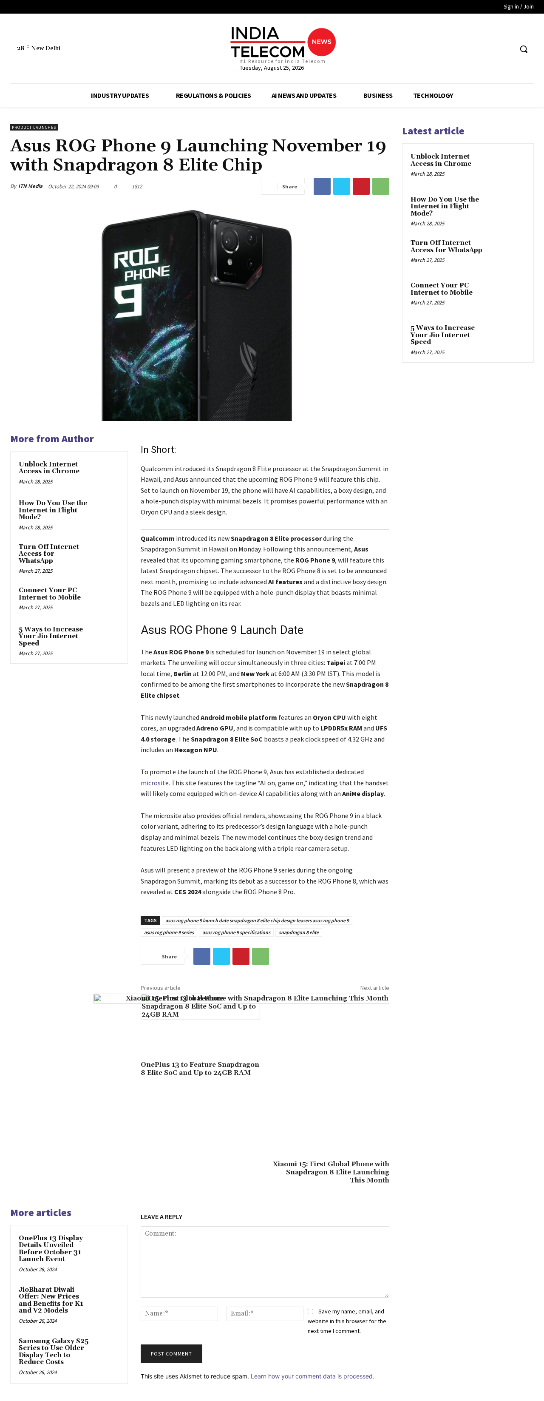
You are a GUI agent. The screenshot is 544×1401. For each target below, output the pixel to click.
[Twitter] (490, 49)
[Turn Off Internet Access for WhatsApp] (107, 555)
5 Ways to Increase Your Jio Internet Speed (51, 636)
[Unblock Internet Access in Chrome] (107, 473)
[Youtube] (505, 49)
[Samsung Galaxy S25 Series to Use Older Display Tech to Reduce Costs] (107, 1349)
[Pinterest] (361, 186)
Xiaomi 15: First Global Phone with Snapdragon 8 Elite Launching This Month (331, 1172)
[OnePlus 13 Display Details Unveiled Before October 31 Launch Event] (107, 1246)
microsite (155, 783)
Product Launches (34, 127)
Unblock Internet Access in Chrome (49, 468)
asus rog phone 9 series (169, 932)
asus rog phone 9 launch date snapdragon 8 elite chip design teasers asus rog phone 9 (257, 920)
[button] (523, 49)
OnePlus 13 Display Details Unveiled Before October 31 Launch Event (51, 1249)
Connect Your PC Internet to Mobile (50, 594)
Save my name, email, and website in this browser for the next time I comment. (347, 1320)
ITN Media (30, 186)
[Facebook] (473, 49)
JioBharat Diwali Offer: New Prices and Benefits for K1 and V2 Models (51, 1300)
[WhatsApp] (380, 186)
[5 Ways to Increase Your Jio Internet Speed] (107, 638)
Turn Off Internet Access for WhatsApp (49, 554)
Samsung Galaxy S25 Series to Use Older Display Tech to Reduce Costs (53, 1352)
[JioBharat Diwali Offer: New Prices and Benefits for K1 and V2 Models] (107, 1298)
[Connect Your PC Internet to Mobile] (107, 598)
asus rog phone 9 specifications (236, 932)
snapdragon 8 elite (299, 932)
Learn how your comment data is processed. (312, 1376)
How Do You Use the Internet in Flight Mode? (53, 510)
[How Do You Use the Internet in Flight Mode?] (107, 511)
